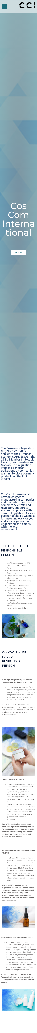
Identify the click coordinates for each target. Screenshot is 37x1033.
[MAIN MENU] (4, 6)
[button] (18, 246)
